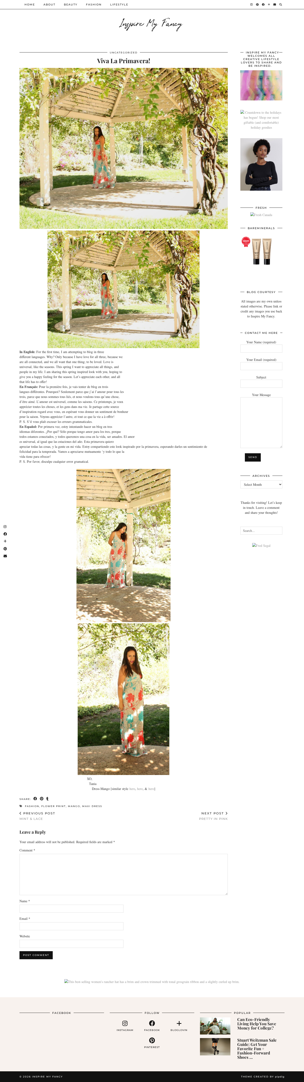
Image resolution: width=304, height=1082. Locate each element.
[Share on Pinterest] (42, 799)
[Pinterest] (257, 4)
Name (24, 901)
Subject (261, 377)
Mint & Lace (37, 816)
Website (24, 936)
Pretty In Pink (213, 816)
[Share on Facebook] (35, 799)
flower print (53, 806)
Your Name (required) (261, 342)
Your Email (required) (261, 359)
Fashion (94, 4)
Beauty (70, 4)
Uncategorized (124, 52)
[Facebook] (263, 4)
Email (24, 918)
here (132, 788)
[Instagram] (251, 4)
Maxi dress (92, 806)
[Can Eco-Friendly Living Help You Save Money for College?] (215, 1026)
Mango (74, 806)
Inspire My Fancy (152, 23)
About (49, 4)
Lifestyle (119, 4)
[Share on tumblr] (47, 799)
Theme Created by (263, 1076)
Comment (27, 850)
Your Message (261, 394)
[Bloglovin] (269, 4)
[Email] (274, 4)
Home (29, 4)
